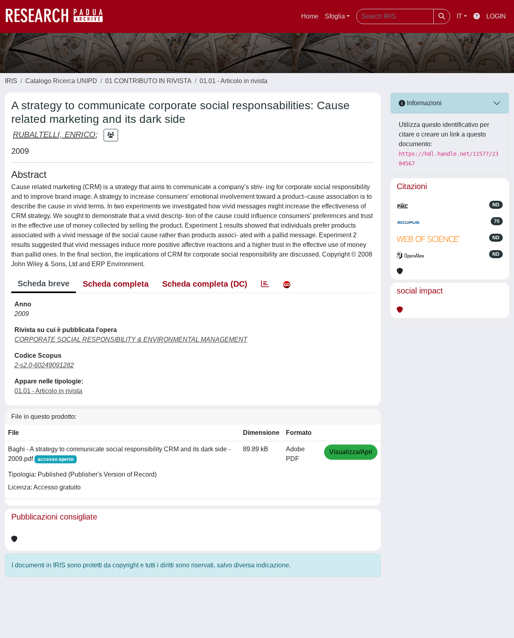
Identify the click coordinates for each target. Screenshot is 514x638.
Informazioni (423, 103)
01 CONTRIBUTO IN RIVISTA (148, 80)
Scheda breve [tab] (43, 283)
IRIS (11, 80)
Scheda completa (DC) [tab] (204, 283)
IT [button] (459, 16)
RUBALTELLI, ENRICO (54, 134)
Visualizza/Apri (350, 451)
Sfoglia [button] (335, 16)
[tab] (265, 283)
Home (309, 16)
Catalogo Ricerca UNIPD (61, 80)
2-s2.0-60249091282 (44, 365)
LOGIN (496, 16)
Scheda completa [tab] (116, 283)
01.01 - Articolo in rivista (233, 80)
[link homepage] (58, 16)
